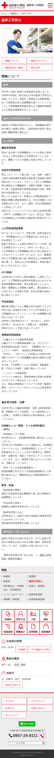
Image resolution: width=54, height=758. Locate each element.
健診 (46, 619)
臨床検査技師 (35, 594)
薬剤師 (6, 581)
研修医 (6, 576)
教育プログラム (39, 60)
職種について (12, 60)
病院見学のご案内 (14, 67)
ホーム (4, 13)
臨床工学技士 (35, 581)
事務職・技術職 (11, 599)
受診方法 (20, 619)
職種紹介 (14, 13)
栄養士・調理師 (37, 586)
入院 (33, 619)
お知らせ (9, 708)
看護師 (32, 576)
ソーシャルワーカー (13, 594)
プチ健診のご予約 (41, 649)
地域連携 (8, 631)
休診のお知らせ (13, 685)
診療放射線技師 (37, 599)
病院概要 (45, 631)
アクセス (9, 701)
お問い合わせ (38, 708)
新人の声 (35, 67)
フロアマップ (38, 701)
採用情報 (33, 631)
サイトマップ (12, 715)
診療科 (8, 619)
